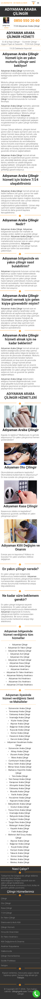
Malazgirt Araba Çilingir (19, 825)
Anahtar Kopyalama (10, 946)
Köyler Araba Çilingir (20, 720)
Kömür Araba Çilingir (20, 733)
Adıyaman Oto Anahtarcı (20, 681)
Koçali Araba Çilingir (20, 847)
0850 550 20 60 (27, 20)
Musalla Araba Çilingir (20, 791)
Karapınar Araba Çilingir (19, 782)
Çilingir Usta (6, 25)
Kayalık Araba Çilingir (19, 828)
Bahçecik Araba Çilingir (20, 816)
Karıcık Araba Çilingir (20, 739)
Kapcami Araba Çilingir (20, 801)
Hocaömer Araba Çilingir (20, 797)
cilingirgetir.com (19, 991)
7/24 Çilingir (6, 913)
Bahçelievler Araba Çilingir (19, 804)
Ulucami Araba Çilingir (20, 754)
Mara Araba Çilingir (19, 757)
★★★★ (6, 28)
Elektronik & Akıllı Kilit (11, 922)
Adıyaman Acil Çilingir (19, 654)
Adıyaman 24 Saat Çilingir (19, 660)
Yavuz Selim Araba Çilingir (19, 764)
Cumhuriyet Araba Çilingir (20, 760)
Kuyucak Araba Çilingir (20, 730)
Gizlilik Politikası (8, 961)
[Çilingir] (20, 901)
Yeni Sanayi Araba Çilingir (20, 779)
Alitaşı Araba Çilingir (20, 751)
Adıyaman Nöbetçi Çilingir (19, 651)
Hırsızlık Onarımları (10, 932)
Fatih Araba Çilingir (19, 831)
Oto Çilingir (6, 903)
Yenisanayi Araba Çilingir (20, 711)
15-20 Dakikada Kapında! (20, 48)
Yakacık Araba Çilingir (19, 853)
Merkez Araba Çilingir (19, 859)
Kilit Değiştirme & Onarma (12, 941)
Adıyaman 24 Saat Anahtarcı (20, 685)
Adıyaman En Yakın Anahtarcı (20, 672)
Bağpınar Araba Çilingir (20, 727)
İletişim (4, 965)
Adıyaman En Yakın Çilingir (20, 648)
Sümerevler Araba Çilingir (20, 708)
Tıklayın (20, 977)
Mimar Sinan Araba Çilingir (20, 767)
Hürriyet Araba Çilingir (20, 850)
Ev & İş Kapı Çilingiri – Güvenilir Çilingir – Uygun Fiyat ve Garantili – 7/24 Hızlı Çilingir (20, 43)
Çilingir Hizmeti (7, 927)
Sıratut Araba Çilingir (20, 807)
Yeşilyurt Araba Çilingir (20, 819)
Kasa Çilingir (6, 908)
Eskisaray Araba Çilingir (19, 714)
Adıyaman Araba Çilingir (19, 666)
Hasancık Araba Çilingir (19, 736)
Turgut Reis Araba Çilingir (20, 822)
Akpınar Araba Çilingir (19, 724)
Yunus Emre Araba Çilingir (19, 810)
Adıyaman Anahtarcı (20, 669)
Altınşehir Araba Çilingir (19, 785)
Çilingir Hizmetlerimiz (10, 956)
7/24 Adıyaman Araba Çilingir (27, 26)
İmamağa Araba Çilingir (19, 717)
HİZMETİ (20, 35)
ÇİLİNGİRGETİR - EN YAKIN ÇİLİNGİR (14, 3)
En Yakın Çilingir (8, 917)
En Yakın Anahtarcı (9, 937)
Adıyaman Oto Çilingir (19, 657)
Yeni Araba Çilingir (20, 776)
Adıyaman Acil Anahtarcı (20, 678)
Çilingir (4, 898)
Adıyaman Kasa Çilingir (20, 663)
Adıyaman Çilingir (20, 644)
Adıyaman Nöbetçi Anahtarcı (20, 675)
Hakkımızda (6, 951)
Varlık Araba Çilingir (19, 794)
